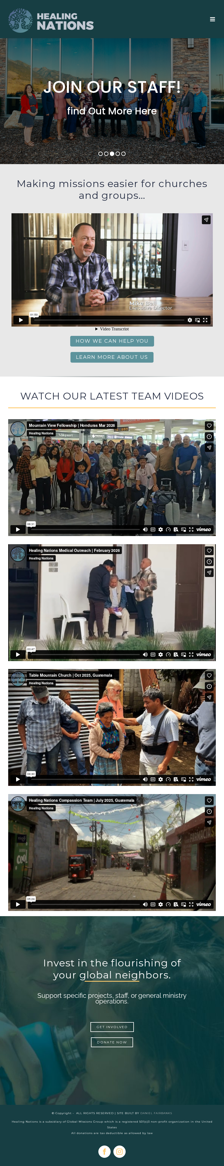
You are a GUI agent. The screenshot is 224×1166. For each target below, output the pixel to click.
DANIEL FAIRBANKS (156, 1113)
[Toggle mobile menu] (213, 19)
